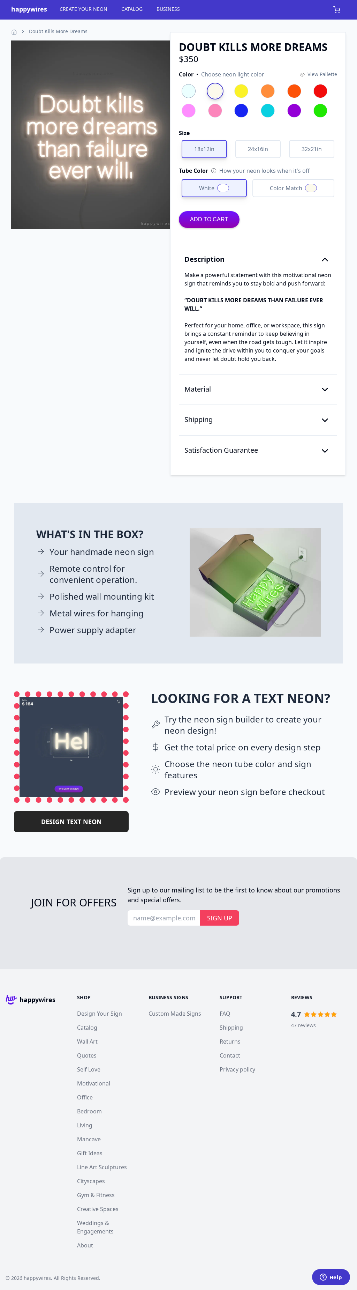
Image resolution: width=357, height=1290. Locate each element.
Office (85, 1097)
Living (84, 1125)
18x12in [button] (204, 149)
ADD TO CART (209, 219)
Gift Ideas (89, 1153)
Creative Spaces (98, 1209)
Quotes (87, 1055)
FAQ (225, 1013)
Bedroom (89, 1111)
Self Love (88, 1069)
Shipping (231, 1027)
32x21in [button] (312, 149)
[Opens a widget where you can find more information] (331, 1278)
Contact (230, 1055)
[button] (221, 74)
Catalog (87, 1027)
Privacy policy (237, 1069)
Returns (230, 1041)
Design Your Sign (99, 1013)
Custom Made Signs (175, 1013)
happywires (37, 1278)
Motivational (93, 1083)
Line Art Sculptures (102, 1167)
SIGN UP (219, 918)
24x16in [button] (258, 149)
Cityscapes (91, 1181)
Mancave (89, 1139)
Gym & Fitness (96, 1195)
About (85, 1245)
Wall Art (87, 1041)
